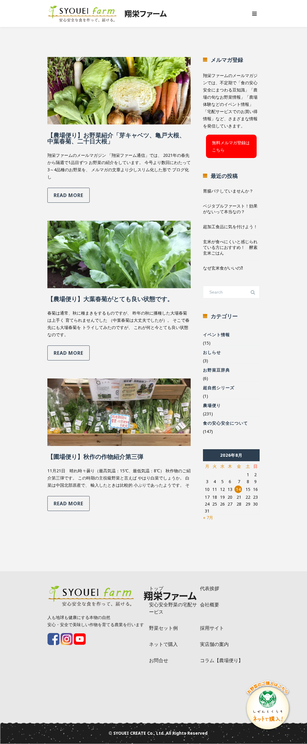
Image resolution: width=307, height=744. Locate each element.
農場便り (212, 405)
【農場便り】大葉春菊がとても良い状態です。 (110, 299)
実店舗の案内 (214, 644)
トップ (156, 588)
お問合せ (158, 660)
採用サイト (212, 628)
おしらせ (212, 352)
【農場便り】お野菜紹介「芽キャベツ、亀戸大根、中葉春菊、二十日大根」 (116, 138)
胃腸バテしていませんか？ (228, 191)
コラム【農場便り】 (221, 660)
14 (238, 489)
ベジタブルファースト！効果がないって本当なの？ (230, 208)
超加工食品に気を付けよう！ (230, 226)
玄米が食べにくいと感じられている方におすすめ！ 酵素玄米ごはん (230, 247)
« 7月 (208, 517)
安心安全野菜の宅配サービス (173, 608)
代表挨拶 (209, 588)
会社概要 (209, 604)
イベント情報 (216, 334)
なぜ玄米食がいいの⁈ (223, 268)
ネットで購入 (163, 644)
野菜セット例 (163, 628)
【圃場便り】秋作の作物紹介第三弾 (95, 457)
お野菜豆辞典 (216, 370)
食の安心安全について (225, 423)
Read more (68, 195)
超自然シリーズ (218, 387)
